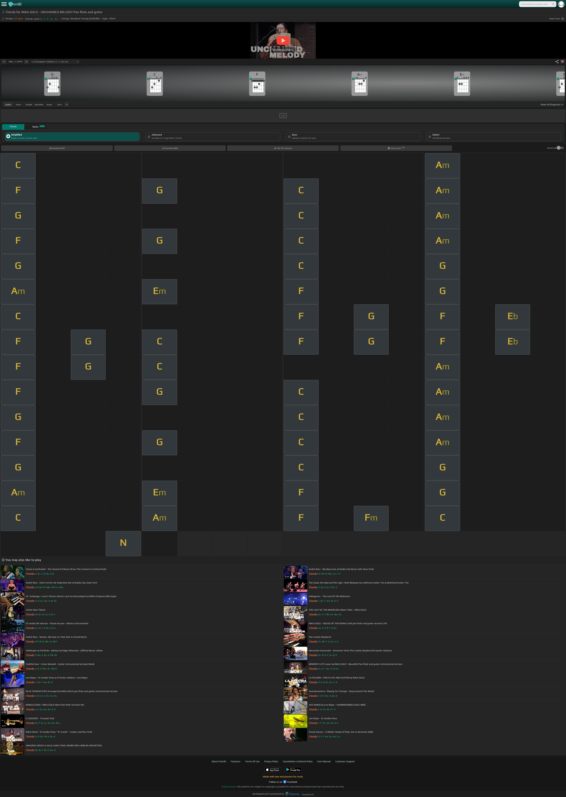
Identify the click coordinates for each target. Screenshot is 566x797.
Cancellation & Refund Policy (297, 761)
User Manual (324, 761)
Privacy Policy (271, 761)
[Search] (553, 4)
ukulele (28, 104)
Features (235, 761)
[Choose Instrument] (67, 104)
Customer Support (345, 761)
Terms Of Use (252, 761)
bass (59, 104)
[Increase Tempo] (26, 62)
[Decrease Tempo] (3, 62)
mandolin (39, 104)
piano (18, 104)
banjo (49, 104)
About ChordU (219, 761)
